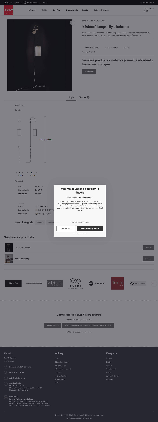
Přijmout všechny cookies (90, 229)
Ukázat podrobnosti (80, 234)
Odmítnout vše (66, 229)
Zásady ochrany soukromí (80, 222)
